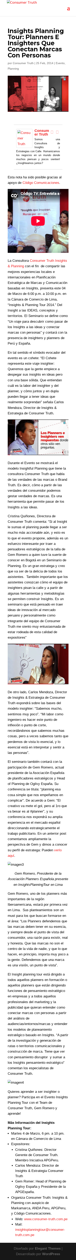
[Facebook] (52, 132)
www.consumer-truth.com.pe (45, 1219)
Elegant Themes (48, 1248)
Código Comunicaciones (40, 183)
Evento (60, 63)
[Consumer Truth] (24, 145)
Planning (13, 68)
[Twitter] (57, 132)
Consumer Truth (23, 63)
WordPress (51, 1254)
